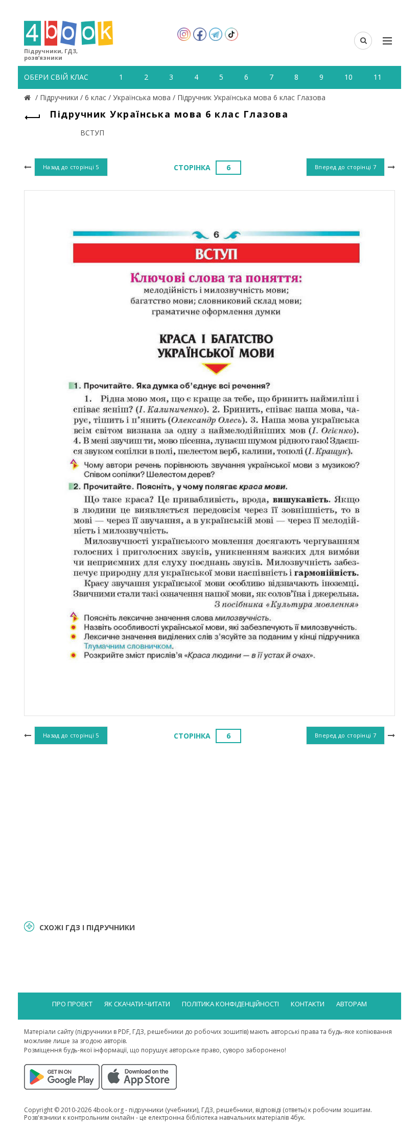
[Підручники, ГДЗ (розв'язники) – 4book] (28, 97)
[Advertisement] (209, 831)
